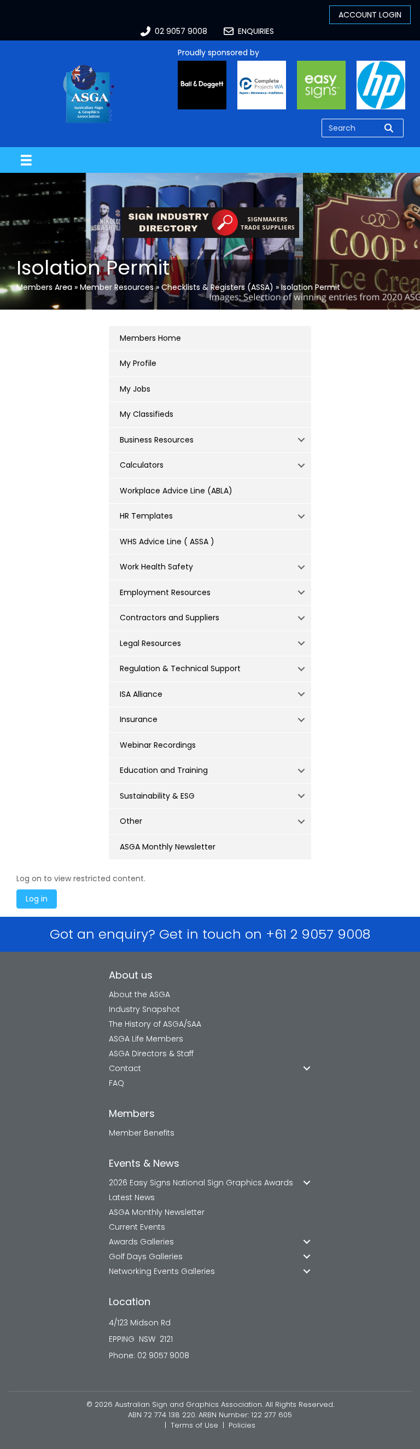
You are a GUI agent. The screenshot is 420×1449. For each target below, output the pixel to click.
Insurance (139, 719)
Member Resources (117, 287)
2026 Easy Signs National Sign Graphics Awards (201, 1182)
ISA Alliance (141, 694)
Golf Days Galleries (146, 1256)
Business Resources (157, 439)
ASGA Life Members (146, 1038)
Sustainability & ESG (157, 795)
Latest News (132, 1197)
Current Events (137, 1226)
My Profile (138, 363)
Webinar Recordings (158, 745)
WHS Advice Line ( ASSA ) (167, 541)
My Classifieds (146, 414)
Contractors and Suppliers (169, 617)
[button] (301, 440)
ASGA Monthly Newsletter (167, 846)
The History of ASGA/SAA (155, 1024)
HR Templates (146, 515)
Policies (242, 1425)
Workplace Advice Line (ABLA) (176, 490)
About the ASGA (139, 994)
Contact (125, 1068)
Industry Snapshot (144, 1009)
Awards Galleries (141, 1241)
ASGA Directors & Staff (151, 1053)
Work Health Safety (156, 566)
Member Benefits (141, 1132)
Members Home (150, 338)
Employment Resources (165, 592)
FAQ (116, 1083)
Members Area (44, 287)
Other (131, 821)
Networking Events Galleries (162, 1271)
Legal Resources (150, 643)
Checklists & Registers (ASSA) (217, 287)
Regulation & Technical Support (180, 668)
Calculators (142, 464)
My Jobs (135, 388)
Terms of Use (194, 1425)
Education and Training (164, 770)
